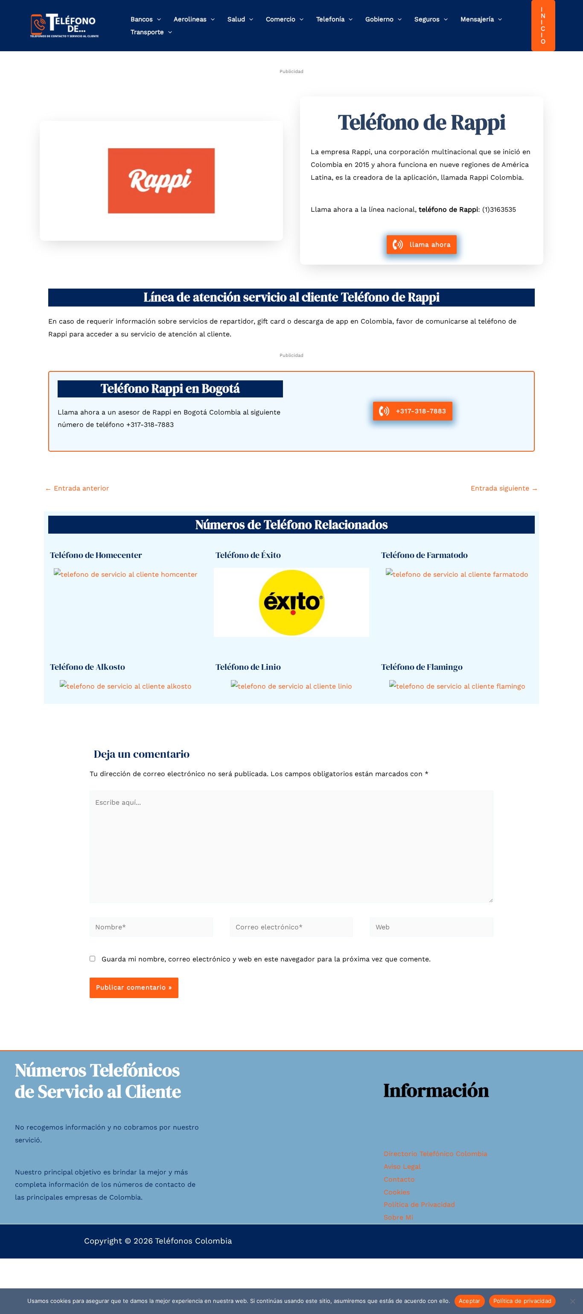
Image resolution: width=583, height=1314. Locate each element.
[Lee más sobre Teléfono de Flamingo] (457, 686)
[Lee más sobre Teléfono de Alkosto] (126, 686)
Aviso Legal (402, 1166)
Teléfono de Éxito (248, 555)
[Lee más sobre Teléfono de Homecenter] (126, 574)
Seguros (427, 19)
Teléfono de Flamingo (422, 667)
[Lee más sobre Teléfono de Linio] (291, 686)
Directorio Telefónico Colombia (435, 1154)
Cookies (397, 1192)
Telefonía (330, 19)
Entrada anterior (77, 488)
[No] (572, 1301)
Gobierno (379, 19)
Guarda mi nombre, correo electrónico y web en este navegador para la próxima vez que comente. (266, 959)
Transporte (147, 32)
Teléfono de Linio (248, 667)
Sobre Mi (398, 1217)
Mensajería (477, 19)
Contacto (399, 1179)
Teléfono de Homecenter (96, 555)
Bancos (142, 19)
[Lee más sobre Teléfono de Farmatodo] (457, 574)
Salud (236, 19)
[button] (157, 19)
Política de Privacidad (419, 1204)
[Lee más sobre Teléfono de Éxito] (291, 602)
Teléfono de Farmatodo (424, 555)
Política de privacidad (522, 1300)
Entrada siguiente (504, 488)
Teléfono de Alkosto (87, 667)
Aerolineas (190, 19)
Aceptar (470, 1300)
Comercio (280, 19)
